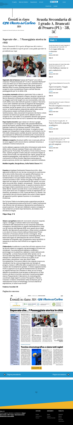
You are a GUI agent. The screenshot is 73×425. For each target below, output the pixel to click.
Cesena (51, 72)
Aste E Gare (60, 419)
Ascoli (50, 53)
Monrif (24, 413)
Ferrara (51, 91)
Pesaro (50, 110)
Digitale (48, 414)
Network (60, 416)
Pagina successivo (59, 374)
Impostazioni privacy (20, 414)
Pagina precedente (14, 374)
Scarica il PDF (35, 368)
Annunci (60, 417)
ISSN (8, 414)
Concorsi (37, 417)
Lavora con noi (39, 416)
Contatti (37, 414)
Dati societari (3, 414)
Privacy (12, 414)
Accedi (64, 2)
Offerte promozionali (51, 417)
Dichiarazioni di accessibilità (7, 416)
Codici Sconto (61, 421)
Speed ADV (60, 414)
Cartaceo (49, 416)
